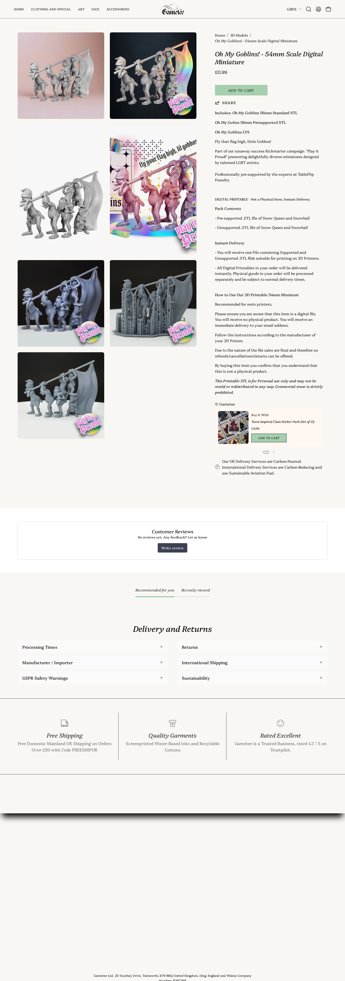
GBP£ (292, 9)
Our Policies (93, 912)
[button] (81, 9)
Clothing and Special (38, 853)
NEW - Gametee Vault (102, 844)
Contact (89, 853)
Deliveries (90, 887)
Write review (172, 547)
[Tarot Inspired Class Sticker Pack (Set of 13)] (233, 427)
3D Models (239, 35)
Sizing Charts (94, 878)
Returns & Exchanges (102, 895)
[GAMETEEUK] (172, 9)
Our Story (91, 861)
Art (21, 861)
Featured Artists (97, 904)
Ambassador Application (105, 921)
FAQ (85, 870)
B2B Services (94, 929)
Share (229, 102)
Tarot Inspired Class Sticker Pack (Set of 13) (282, 421)
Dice (22, 870)
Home (220, 35)
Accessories (29, 878)
